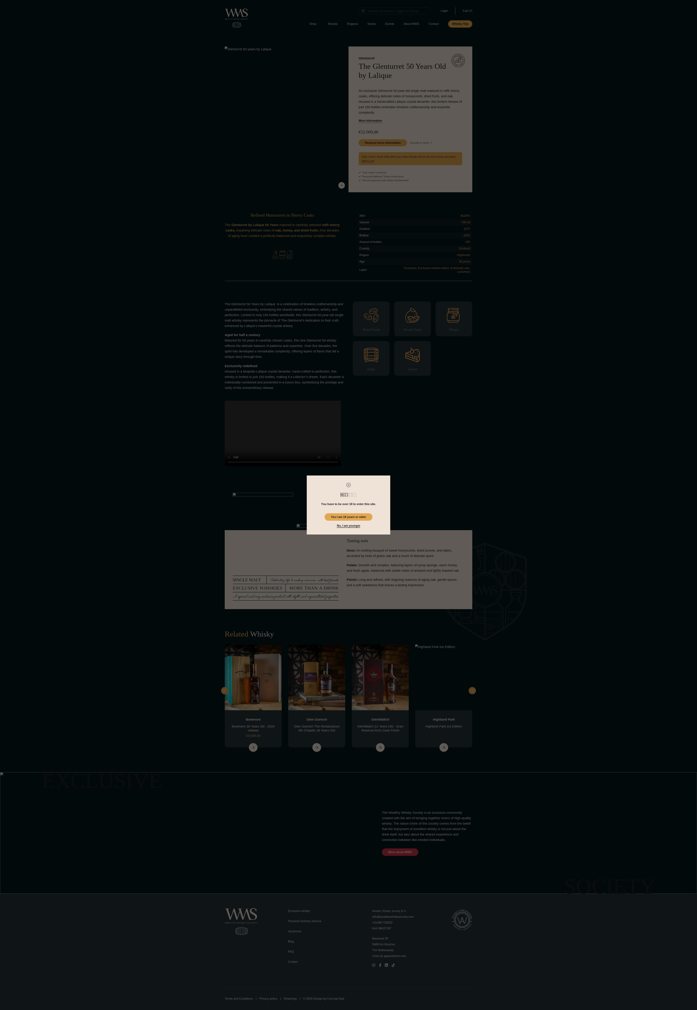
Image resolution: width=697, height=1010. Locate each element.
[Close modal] (348, 485)
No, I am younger (348, 525)
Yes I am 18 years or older (348, 517)
